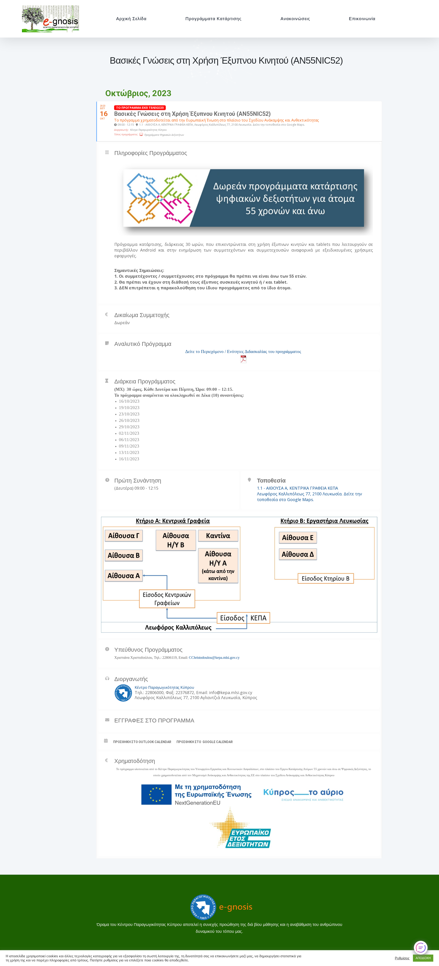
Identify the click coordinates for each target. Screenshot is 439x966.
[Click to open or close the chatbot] (421, 948)
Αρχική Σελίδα (131, 18)
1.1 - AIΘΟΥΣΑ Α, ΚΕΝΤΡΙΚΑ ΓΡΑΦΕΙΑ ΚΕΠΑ (297, 488)
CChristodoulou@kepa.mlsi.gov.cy (214, 657)
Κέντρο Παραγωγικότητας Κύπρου (164, 687)
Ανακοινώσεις (295, 18)
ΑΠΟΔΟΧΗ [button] (423, 958)
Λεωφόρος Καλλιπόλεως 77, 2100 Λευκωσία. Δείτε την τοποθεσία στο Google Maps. (309, 496)
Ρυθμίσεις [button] (402, 958)
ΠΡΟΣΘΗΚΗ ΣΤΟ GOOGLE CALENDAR (205, 742)
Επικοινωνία (362, 18)
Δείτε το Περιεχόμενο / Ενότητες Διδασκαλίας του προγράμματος (243, 351)
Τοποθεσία (271, 480)
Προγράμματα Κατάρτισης (213, 18)
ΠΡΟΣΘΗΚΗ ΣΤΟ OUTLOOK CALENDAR (142, 742)
